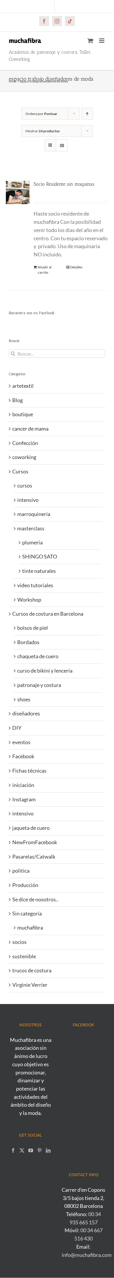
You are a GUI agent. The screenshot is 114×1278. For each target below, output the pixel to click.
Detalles (76, 267)
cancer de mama (30, 428)
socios (19, 942)
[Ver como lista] (62, 145)
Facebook (23, 756)
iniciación (23, 785)
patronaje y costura (39, 685)
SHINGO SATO (39, 556)
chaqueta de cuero (37, 656)
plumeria (32, 542)
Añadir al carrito (44, 270)
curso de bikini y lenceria (44, 670)
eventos (21, 742)
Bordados (28, 642)
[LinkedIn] (48, 1150)
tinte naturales (39, 571)
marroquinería (33, 514)
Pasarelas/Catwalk (33, 856)
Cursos (20, 471)
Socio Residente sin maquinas (64, 184)
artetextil (23, 385)
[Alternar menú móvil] (102, 41)
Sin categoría (27, 913)
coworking (24, 457)
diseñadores (26, 713)
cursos (24, 485)
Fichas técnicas (29, 770)
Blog (17, 400)
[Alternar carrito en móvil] (90, 41)
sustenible (24, 956)
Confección (25, 443)
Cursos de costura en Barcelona (47, 613)
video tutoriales (35, 585)
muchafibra (30, 927)
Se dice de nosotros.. (35, 899)
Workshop (29, 599)
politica (21, 870)
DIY (16, 728)
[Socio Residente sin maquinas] (18, 192)
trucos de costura (31, 970)
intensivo (28, 500)
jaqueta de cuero (31, 828)
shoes (23, 699)
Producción (25, 885)
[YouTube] (30, 1150)
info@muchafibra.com (87, 1255)
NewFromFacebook (34, 842)
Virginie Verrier (29, 984)
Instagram (24, 799)
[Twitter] (22, 1150)
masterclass (30, 528)
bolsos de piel (32, 627)
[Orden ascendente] (87, 114)
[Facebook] (13, 1150)
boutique (22, 414)
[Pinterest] (39, 1150)
